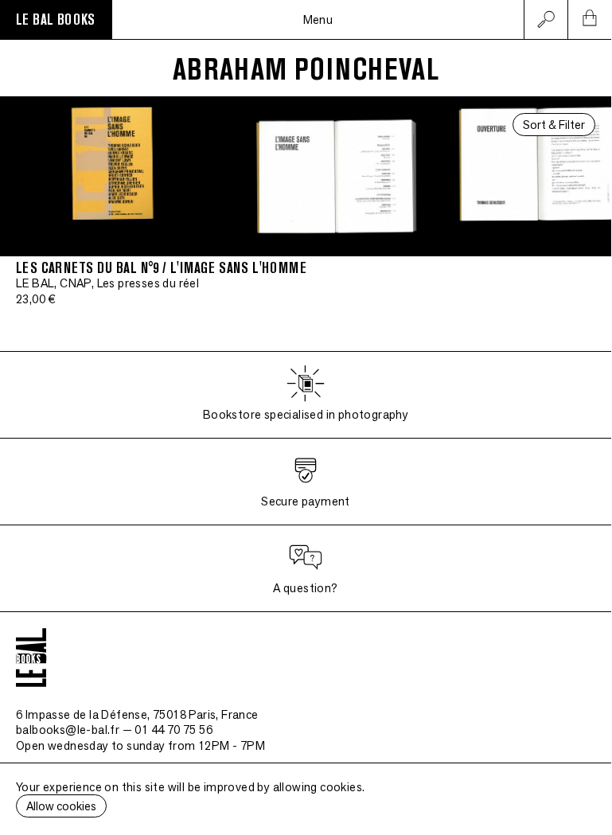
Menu (318, 19)
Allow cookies (61, 806)
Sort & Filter (554, 124)
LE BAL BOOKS (56, 20)
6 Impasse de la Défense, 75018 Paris (137, 714)
